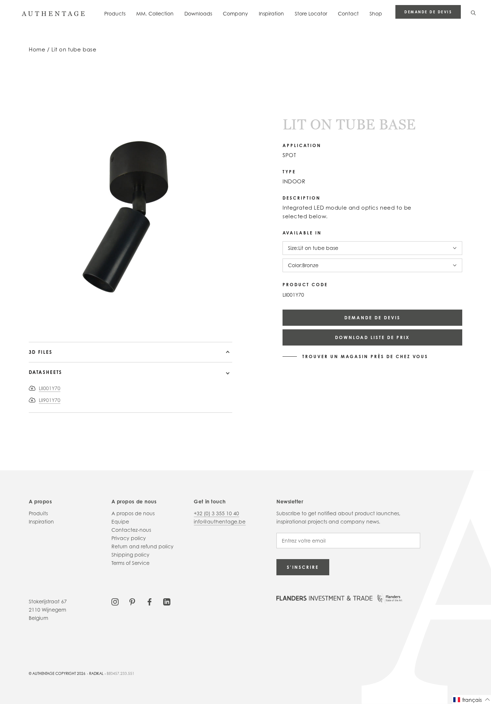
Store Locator (311, 13)
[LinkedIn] (166, 601)
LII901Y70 (49, 400)
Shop (376, 13)
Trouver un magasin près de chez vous (365, 357)
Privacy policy (128, 538)
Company (235, 13)
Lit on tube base (73, 49)
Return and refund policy (142, 546)
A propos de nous (133, 513)
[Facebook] (149, 601)
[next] (40, 321)
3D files (40, 352)
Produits (38, 513)
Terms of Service (130, 563)
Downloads (198, 13)
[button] (472, 699)
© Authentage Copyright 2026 (57, 673)
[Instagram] (115, 601)
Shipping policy (130, 555)
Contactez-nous (131, 530)
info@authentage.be (220, 521)
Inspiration (271, 13)
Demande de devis (428, 12)
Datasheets (45, 372)
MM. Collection (155, 13)
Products (114, 13)
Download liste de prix (372, 337)
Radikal (96, 673)
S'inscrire (303, 567)
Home (37, 49)
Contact (348, 13)
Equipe (120, 521)
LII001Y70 (49, 388)
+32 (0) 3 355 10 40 (216, 513)
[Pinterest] (132, 601)
